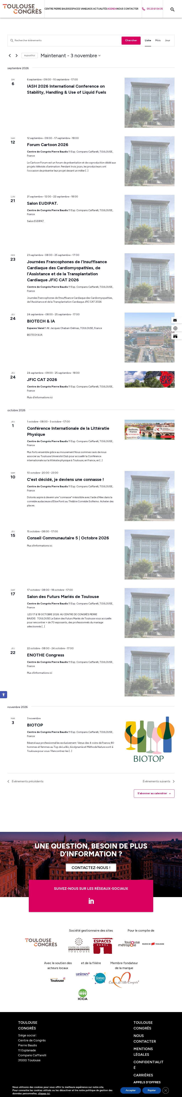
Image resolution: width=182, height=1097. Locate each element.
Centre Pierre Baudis (57, 9)
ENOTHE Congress (45, 655)
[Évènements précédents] (9, 55)
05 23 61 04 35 (155, 8)
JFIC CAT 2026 (42, 379)
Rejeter (152, 1090)
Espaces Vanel (79, 9)
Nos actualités (97, 9)
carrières (143, 1075)
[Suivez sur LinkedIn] (91, 901)
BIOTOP (35, 725)
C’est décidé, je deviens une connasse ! (65, 479)
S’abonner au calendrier (152, 793)
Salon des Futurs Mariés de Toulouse (63, 596)
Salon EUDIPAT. (42, 203)
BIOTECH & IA (41, 321)
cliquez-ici (44, 1093)
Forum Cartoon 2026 (47, 144)
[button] (3, 694)
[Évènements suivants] (16, 55)
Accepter (131, 1090)
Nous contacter (127, 9)
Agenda (112, 9)
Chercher (131, 40)
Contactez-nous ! (91, 867)
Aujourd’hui (29, 55)
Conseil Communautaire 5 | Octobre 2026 (68, 537)
